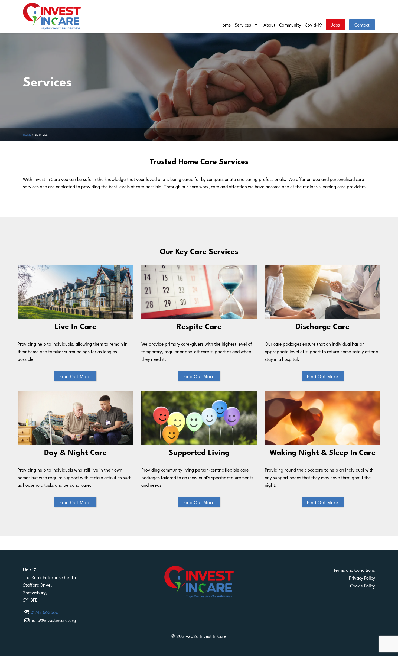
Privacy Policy (362, 577)
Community (290, 24)
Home (225, 24)
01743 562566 (44, 612)
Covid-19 (313, 24)
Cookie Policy (362, 585)
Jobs (335, 24)
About (269, 24)
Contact (362, 24)
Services (243, 24)
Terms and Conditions (354, 569)
